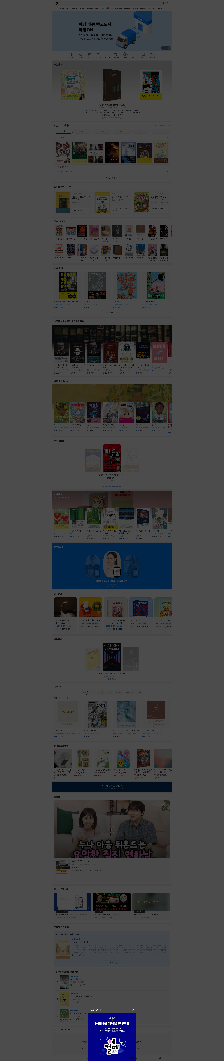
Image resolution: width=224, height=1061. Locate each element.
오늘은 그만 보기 (95, 1010)
